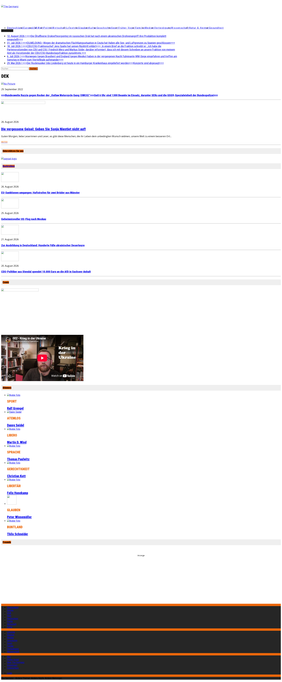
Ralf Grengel (15, 408)
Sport (114, 27)
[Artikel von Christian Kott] (13, 462)
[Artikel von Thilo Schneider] (13, 520)
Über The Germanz (15, 662)
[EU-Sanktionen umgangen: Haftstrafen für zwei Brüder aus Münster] (10, 181)
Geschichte (104, 27)
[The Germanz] (47, 6)
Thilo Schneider (17, 534)
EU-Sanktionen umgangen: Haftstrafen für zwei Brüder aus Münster (40, 192)
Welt (40, 27)
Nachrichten (9, 166)
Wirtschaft (59, 27)
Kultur (93, 27)
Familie (140, 27)
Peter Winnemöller (19, 517)
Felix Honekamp (17, 493)
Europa (27, 27)
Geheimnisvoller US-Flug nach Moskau (23, 219)
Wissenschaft (180, 27)
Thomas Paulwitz (18, 459)
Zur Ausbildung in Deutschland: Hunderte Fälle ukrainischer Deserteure (43, 245)
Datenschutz (13, 668)
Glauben (83, 27)
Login (9, 673)
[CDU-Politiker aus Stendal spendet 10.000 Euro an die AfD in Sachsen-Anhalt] (10, 260)
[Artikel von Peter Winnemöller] (11, 503)
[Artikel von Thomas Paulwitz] (13, 446)
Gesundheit (216, 27)
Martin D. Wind (16, 442)
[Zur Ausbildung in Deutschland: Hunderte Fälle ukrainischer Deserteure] (10, 233)
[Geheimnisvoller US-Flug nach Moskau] (10, 207)
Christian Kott (16, 476)
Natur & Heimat (199, 27)
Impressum (12, 665)
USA (9, 613)
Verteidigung (162, 27)
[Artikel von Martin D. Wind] (13, 429)
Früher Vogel (126, 27)
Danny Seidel (15, 425)
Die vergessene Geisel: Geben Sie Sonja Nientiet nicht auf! (43, 129)
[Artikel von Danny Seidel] (14, 412)
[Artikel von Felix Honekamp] (13, 479)
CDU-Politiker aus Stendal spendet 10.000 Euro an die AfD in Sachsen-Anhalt (46, 271)
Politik (47, 27)
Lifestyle (72, 27)
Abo (9, 656)
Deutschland (15, 27)
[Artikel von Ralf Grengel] (13, 395)
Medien (149, 27)
